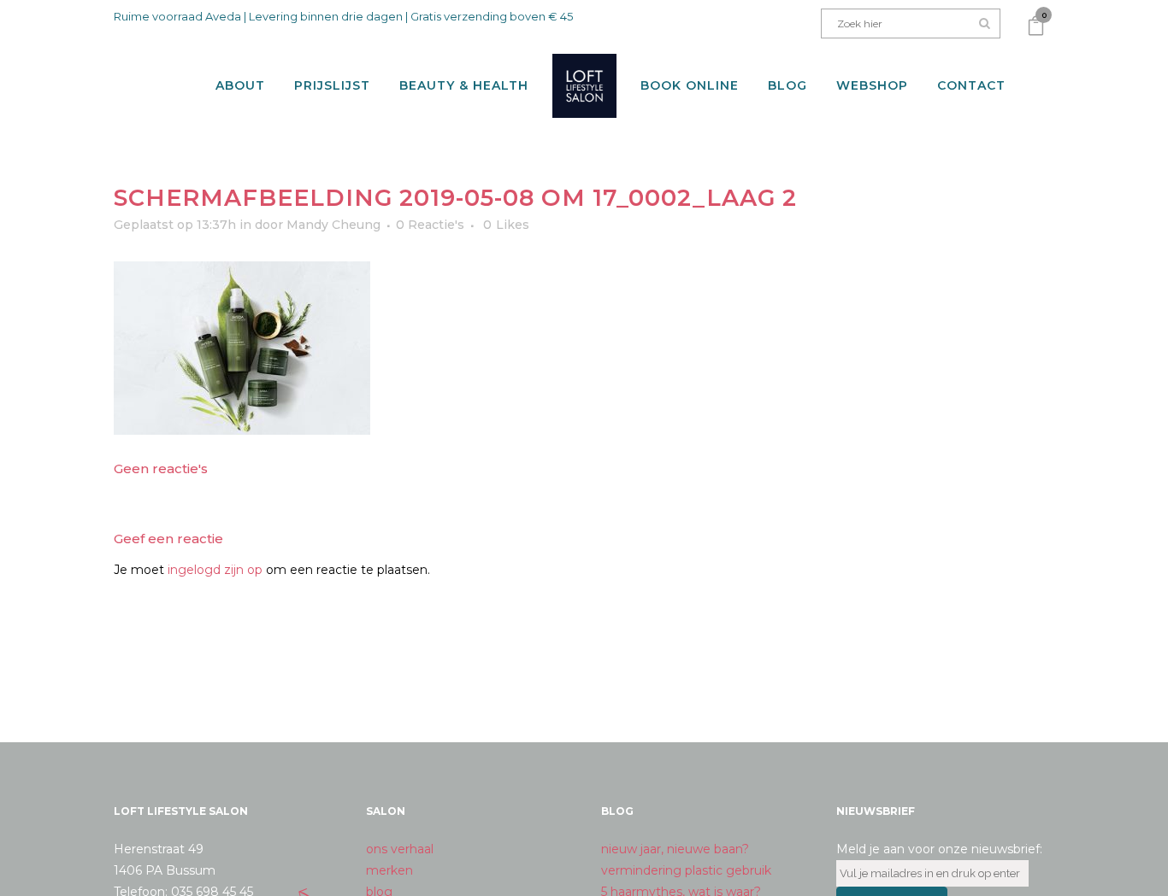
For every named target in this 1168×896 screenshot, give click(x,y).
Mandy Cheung (333, 224)
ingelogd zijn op (215, 569)
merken (389, 870)
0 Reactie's (430, 224)
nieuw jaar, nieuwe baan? (675, 849)
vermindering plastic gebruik (686, 870)
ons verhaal (400, 849)
